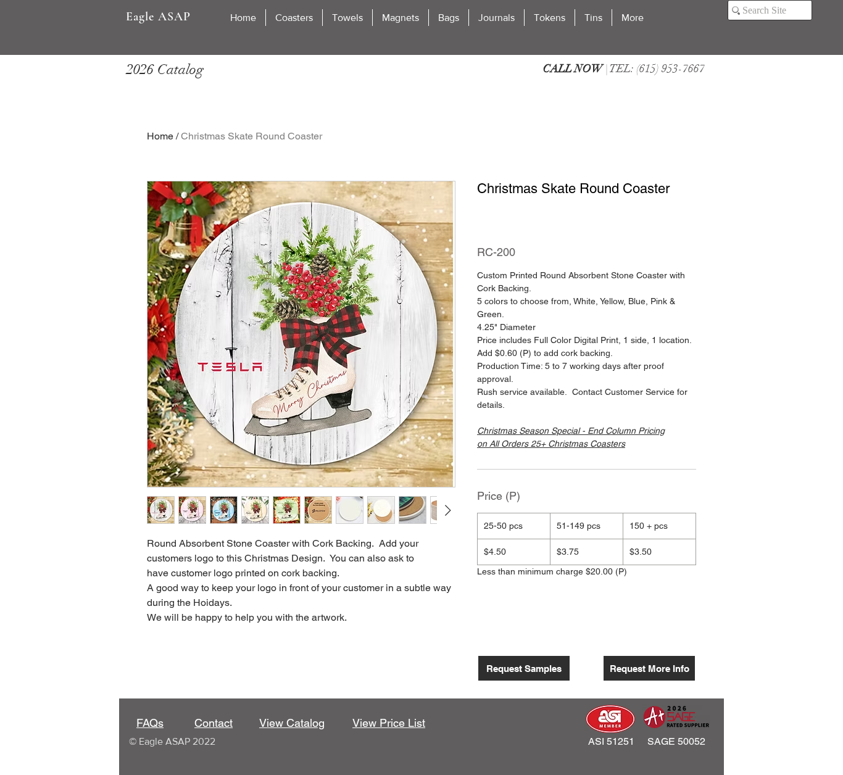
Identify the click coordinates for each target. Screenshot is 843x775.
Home (160, 136)
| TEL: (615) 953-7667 (624, 68)
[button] (294, 17)
